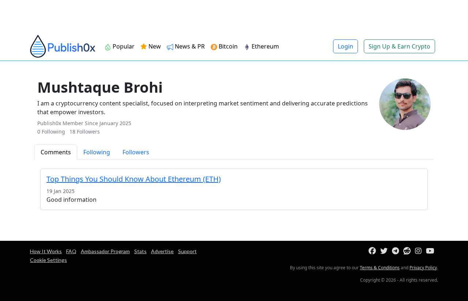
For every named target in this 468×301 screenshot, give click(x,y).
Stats (140, 251)
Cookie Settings (48, 260)
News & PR (189, 46)
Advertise (162, 251)
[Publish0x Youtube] (431, 251)
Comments (56, 152)
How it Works (46, 251)
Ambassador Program (105, 251)
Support (187, 251)
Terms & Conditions (380, 268)
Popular (123, 46)
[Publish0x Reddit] (408, 251)
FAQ (71, 251)
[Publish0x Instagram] (419, 251)
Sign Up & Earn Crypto (399, 46)
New (154, 46)
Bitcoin (227, 46)
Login (345, 46)
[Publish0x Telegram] (397, 251)
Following (96, 152)
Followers (135, 152)
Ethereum (264, 46)
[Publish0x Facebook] (374, 251)
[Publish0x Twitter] (385, 251)
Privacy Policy (423, 268)
